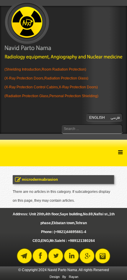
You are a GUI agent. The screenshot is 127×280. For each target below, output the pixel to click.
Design (55, 277)
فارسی (115, 117)
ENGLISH (97, 117)
